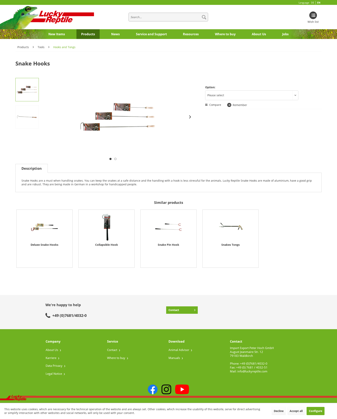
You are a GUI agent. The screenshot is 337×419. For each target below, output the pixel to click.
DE (312, 2)
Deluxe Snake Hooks (44, 245)
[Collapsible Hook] (106, 227)
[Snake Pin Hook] (168, 227)
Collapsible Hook (106, 245)
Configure (315, 411)
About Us (52, 350)
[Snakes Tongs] (231, 227)
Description (31, 168)
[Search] (204, 17)
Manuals (174, 358)
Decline (279, 411)
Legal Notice (54, 374)
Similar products (168, 202)
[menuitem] (168, 17)
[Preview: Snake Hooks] (27, 89)
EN (318, 2)
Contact (173, 310)
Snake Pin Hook (168, 245)
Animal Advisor (179, 350)
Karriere (51, 358)
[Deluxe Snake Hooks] (44, 227)
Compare (214, 105)
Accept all (296, 411)
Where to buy (116, 358)
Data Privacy (54, 366)
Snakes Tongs (230, 245)
